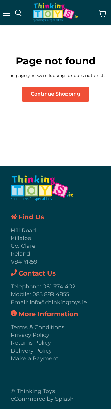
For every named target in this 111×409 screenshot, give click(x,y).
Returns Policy (31, 342)
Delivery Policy (31, 350)
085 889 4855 (50, 294)
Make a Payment (34, 358)
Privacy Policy (30, 335)
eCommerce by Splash (42, 398)
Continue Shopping (55, 94)
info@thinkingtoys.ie (58, 302)
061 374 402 (59, 286)
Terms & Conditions (37, 327)
